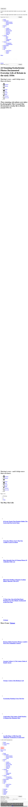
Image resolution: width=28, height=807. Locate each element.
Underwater (8, 39)
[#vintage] (15, 611)
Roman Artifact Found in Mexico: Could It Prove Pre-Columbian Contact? (15, 642)
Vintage (5, 41)
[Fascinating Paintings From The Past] (15, 689)
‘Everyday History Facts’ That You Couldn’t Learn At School (13, 541)
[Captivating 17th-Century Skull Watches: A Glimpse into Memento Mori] (15, 707)
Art (4, 27)
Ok (12, 805)
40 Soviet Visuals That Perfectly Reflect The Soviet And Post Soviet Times (15, 522)
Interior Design (9, 22)
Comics (7, 28)
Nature (4, 46)
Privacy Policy (6, 743)
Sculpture (8, 31)
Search (20, 17)
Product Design (9, 23)
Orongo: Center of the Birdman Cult (13, 680)
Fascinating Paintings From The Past (13, 698)
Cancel (5, 802)
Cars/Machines (9, 44)
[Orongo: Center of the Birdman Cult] (15, 671)
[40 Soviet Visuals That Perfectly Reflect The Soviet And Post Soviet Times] (15, 512)
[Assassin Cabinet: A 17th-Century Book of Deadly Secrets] (15, 652)
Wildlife (7, 40)
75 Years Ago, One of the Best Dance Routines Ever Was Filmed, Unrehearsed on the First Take (14, 600)
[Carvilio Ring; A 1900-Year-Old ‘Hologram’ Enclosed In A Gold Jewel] (15, 727)
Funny (7, 53)
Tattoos (7, 34)
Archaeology (9, 43)
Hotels (7, 24)
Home (4, 19)
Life (4, 49)
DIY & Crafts (9, 30)
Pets (7, 38)
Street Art (8, 33)
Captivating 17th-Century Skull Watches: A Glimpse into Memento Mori (14, 717)
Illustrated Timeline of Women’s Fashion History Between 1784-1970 (14, 580)
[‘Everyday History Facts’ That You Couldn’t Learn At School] (15, 531)
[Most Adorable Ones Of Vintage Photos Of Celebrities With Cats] (15, 551)
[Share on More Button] (4, 87)
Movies (4, 25)
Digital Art (8, 29)
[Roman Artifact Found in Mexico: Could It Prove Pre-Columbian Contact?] (15, 632)
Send (2, 802)
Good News (8, 50)
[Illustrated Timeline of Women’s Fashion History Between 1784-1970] (15, 570)
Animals (5, 35)
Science (7, 51)
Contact (5, 744)
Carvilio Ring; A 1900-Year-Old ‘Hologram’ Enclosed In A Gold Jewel (13, 736)
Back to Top (3, 749)
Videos (4, 48)
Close (2, 751)
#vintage (5, 620)
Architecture (6, 20)
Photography (6, 45)
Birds (7, 36)
